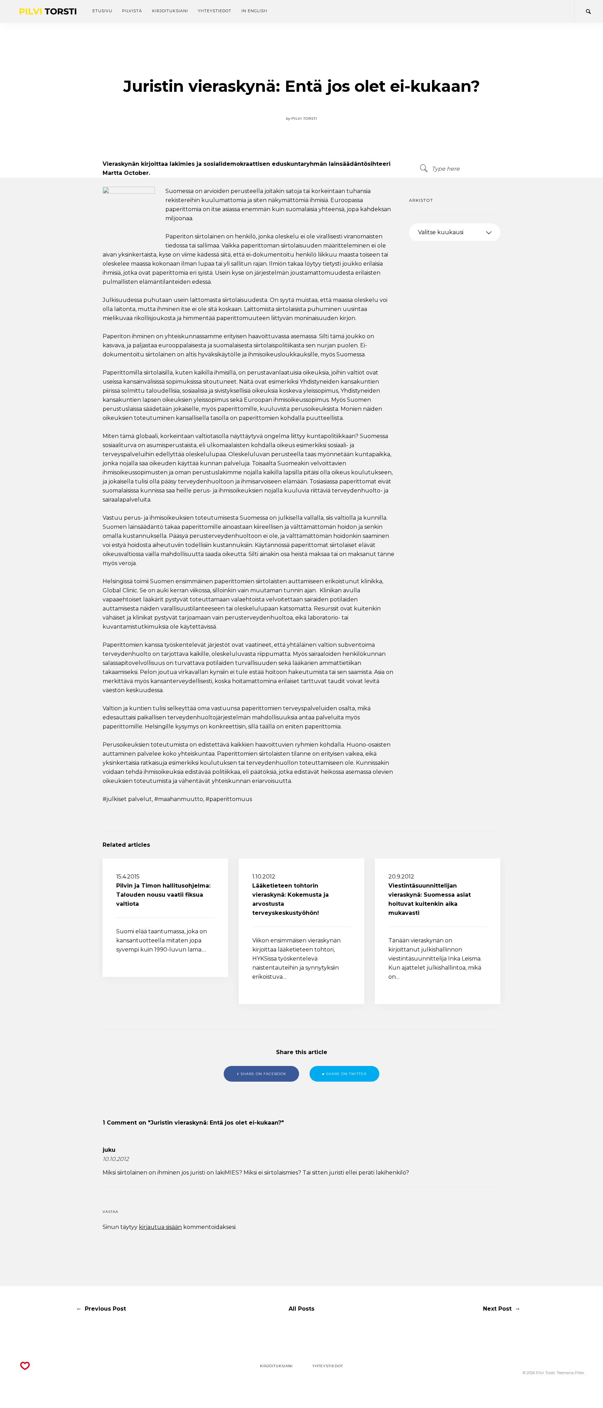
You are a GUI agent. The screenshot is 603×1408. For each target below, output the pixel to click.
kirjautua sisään (160, 1227)
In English (254, 10)
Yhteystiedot (214, 10)
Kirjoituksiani (170, 10)
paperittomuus (230, 799)
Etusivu (102, 10)
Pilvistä (132, 10)
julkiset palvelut (129, 799)
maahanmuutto (180, 799)
